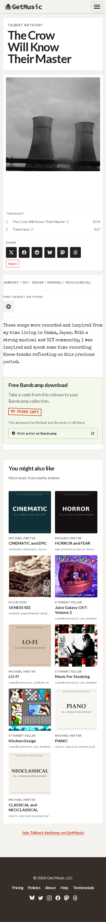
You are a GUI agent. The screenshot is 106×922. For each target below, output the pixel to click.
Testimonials (83, 887)
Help (64, 887)
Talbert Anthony (25, 25)
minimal (54, 282)
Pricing (17, 887)
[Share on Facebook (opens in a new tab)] (24, 252)
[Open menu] (97, 6)
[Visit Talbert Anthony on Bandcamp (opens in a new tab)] (8, 306)
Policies (34, 887)
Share (12, 263)
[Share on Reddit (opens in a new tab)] (37, 252)
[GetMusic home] (24, 6)
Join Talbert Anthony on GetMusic (53, 832)
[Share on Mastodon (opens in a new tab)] (62, 252)
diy (25, 282)
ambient (11, 282)
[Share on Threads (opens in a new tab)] (75, 252)
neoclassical (78, 282)
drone (38, 282)
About (50, 887)
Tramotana (20, 229)
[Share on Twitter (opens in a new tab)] (11, 252)
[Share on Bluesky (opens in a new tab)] (49, 252)
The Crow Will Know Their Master (38, 222)
